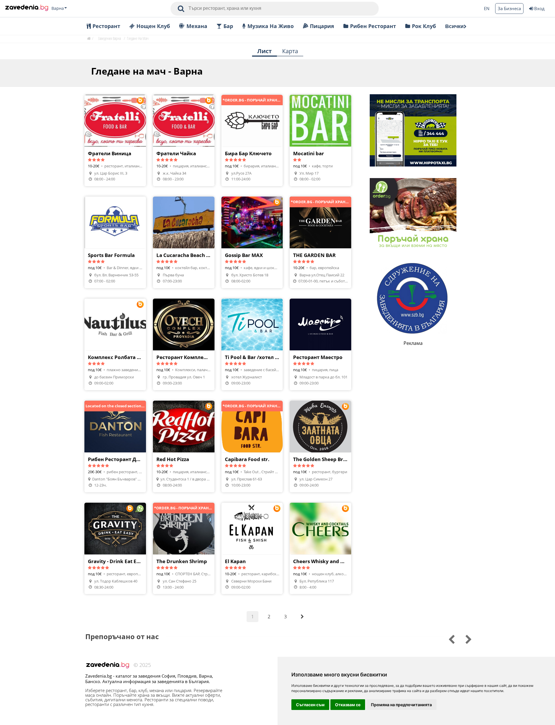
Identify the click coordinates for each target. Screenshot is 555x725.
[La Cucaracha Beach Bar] (183, 242)
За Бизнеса (509, 8)
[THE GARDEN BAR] (320, 242)
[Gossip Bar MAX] (252, 242)
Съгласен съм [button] (310, 704)
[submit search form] (180, 9)
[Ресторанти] (26, 8)
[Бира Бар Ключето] (252, 140)
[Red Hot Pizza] (183, 446)
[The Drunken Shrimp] (183, 548)
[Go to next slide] (448, 639)
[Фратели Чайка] (183, 140)
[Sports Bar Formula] (115, 242)
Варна (57, 8)
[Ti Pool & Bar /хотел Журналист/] (252, 344)
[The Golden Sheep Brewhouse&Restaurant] (320, 446)
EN (486, 8)
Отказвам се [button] (347, 704)
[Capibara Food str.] (252, 446)
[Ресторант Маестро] (320, 344)
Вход (539, 8)
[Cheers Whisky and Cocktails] (320, 548)
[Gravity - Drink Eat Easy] (115, 548)
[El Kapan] (252, 548)
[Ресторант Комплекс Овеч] (183, 344)
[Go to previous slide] (465, 639)
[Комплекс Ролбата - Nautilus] (115, 344)
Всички (454, 26)
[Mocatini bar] (320, 140)
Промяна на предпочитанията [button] (401, 704)
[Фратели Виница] (115, 140)
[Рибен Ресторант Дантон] (115, 446)
